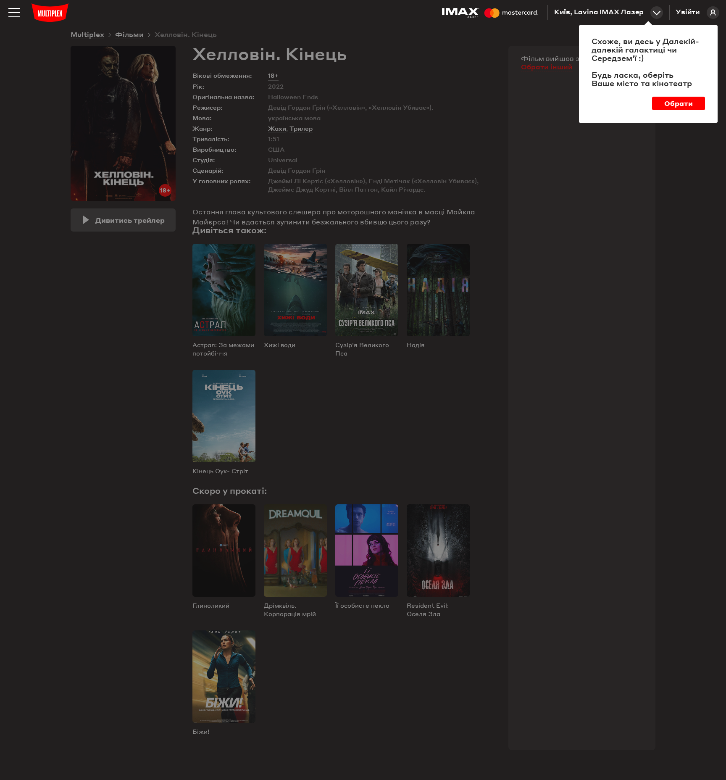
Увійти (688, 12)
